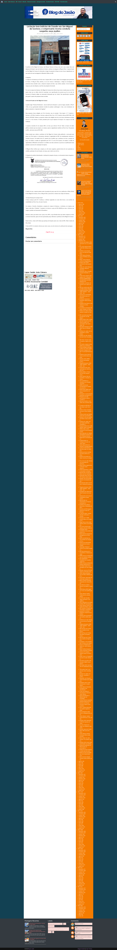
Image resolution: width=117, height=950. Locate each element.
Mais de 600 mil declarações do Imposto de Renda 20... (85, 502)
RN (16, 1)
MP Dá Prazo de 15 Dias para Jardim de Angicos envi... (85, 639)
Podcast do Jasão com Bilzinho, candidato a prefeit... (85, 675)
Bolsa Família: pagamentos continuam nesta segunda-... (86, 467)
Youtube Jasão (63, 1)
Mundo (24, 1)
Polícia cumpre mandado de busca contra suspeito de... (85, 411)
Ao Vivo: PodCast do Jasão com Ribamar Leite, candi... (86, 726)
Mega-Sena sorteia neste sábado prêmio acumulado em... (86, 524)
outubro (82, 220)
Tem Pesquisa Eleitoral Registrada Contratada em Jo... (86, 437)
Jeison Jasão (84, 129)
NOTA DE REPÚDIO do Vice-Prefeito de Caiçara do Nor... (85, 540)
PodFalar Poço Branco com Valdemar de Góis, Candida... (86, 305)
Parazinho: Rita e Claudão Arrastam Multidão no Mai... (86, 273)
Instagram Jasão (41, 1)
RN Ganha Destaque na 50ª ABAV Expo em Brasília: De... (86, 328)
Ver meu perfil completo (84, 139)
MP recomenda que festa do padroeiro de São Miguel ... (85, 316)
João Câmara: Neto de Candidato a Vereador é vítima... (85, 378)
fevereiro (82, 213)
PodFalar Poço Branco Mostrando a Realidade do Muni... (86, 506)
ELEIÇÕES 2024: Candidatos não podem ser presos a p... (86, 531)
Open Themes (89, 948)
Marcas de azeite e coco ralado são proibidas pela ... (85, 402)
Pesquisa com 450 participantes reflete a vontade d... (85, 398)
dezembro (82, 217)
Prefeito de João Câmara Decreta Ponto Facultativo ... (86, 337)
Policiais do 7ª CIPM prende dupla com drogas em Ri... (86, 519)
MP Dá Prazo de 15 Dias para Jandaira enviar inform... (85, 630)
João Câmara (11, 1)
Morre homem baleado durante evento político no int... (86, 758)
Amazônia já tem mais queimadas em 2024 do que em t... (85, 369)
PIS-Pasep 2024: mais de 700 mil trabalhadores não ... (86, 666)
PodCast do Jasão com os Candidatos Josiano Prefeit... (86, 332)
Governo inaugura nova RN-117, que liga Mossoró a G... (86, 351)
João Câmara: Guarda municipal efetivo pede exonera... (85, 735)
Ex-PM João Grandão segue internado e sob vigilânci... (85, 599)
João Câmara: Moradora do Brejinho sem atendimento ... (85, 688)
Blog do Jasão (31, 948)
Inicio (5, 1)
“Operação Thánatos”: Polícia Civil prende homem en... (86, 548)
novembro (82, 218)
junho (81, 207)
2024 (80, 234)
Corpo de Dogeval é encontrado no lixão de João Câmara (85, 693)
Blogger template (81, 948)
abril (81, 210)
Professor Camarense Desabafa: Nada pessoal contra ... (85, 300)
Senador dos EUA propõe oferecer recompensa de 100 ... (86, 480)
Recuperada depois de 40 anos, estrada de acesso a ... (86, 484)
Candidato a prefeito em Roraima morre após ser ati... (85, 284)
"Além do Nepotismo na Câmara (55, 923)
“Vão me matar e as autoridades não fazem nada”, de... (85, 324)
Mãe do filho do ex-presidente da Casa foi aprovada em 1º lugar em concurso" (57, 929)
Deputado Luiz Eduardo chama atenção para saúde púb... (86, 680)
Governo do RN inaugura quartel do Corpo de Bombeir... (85, 510)
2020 (80, 829)
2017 (80, 886)
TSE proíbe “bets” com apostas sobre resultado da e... (85, 671)
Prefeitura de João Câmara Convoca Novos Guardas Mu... (86, 621)
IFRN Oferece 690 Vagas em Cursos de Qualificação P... (86, 591)
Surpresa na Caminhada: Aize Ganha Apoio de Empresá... (85, 296)
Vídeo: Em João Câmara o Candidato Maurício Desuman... (86, 268)
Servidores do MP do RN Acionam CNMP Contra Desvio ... (85, 662)
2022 (80, 792)
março (81, 211)
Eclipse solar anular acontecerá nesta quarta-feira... (85, 264)
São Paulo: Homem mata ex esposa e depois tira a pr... (85, 341)
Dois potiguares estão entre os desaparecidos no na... (86, 713)
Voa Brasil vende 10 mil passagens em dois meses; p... (86, 567)
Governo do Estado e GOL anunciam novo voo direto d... (86, 244)
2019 (80, 848)
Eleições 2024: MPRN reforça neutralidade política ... (85, 360)
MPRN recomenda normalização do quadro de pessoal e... (85, 386)
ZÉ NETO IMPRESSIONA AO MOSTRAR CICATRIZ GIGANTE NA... (85, 280)
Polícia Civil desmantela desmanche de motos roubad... (85, 544)
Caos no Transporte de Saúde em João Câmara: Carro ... (85, 646)
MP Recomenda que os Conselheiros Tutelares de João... (86, 553)
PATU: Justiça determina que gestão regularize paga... (85, 709)
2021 (80, 810)
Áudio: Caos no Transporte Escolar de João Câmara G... (86, 658)
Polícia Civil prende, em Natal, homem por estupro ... (86, 458)
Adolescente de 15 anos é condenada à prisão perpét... (86, 497)
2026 (80, 202)
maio (81, 208)
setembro (82, 221)
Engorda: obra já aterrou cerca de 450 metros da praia (85, 356)
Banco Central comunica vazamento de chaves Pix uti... (86, 582)
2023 (80, 773)
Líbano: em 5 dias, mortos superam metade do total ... (86, 312)
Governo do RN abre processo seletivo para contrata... (85, 704)
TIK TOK (57, 1)
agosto (81, 204)
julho (81, 205)
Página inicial (81, 143)
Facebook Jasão (50, 1)
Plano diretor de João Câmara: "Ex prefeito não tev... (85, 739)
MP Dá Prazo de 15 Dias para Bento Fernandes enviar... (85, 634)
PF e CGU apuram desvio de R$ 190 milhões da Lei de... (85, 248)
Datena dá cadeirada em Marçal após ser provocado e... (85, 747)
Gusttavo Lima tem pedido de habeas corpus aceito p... (86, 419)
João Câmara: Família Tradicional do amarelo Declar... (85, 595)
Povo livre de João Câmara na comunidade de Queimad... (86, 462)
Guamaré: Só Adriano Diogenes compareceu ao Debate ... (86, 612)
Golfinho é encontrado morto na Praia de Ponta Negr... (85, 252)
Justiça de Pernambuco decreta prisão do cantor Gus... (85, 449)
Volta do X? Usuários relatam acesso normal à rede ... (85, 653)
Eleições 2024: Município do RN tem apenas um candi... (85, 722)
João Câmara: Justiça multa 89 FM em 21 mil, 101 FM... (86, 717)
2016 (80, 905)
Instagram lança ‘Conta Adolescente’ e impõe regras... (85, 684)
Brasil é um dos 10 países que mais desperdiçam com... (85, 754)
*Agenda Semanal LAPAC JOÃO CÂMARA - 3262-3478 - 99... (85, 292)
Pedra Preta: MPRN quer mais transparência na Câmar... (85, 391)
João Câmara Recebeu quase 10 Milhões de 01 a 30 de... (85, 257)
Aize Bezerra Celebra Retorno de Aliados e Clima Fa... (86, 586)
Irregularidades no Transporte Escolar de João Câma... (85, 442)
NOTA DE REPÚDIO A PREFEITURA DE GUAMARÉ (85, 697)
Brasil (20, 1)
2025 (80, 215)
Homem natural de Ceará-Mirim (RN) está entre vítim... (86, 731)
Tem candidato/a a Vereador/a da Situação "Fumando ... (85, 382)
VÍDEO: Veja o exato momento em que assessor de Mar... (86, 430)
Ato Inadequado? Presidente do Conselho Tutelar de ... (85, 560)
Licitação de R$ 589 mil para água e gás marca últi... (85, 407)
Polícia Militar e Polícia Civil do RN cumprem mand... (85, 373)
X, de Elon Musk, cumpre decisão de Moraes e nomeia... (85, 515)
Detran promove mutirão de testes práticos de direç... (85, 454)
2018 (80, 867)
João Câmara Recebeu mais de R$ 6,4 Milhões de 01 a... (86, 575)
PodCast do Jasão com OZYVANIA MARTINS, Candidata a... (85, 423)
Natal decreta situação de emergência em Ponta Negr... (86, 535)
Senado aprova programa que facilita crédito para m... (86, 617)
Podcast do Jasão (31, 1)
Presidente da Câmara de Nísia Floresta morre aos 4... (85, 493)
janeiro (81, 214)
